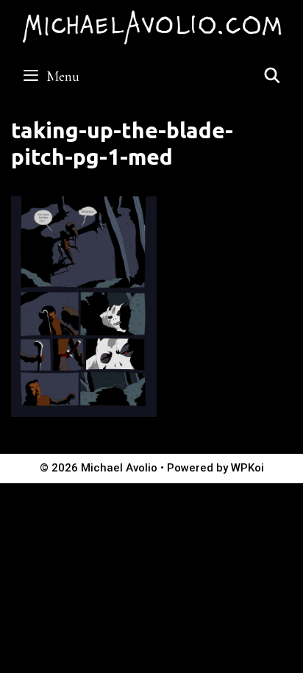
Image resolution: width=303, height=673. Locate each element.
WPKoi (247, 467)
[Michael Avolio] (151, 25)
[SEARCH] (272, 76)
